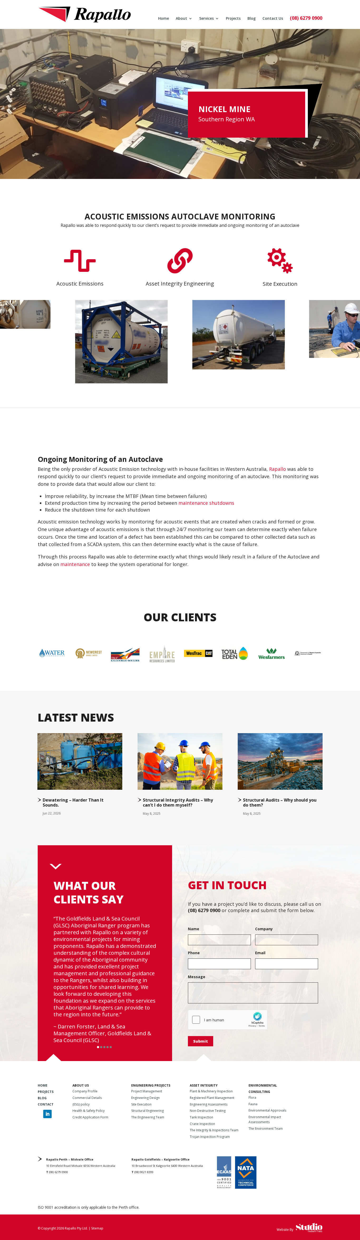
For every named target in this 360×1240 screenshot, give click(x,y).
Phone (194, 953)
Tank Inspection (201, 1117)
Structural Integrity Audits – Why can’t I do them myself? (178, 802)
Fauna (253, 1104)
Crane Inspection (202, 1124)
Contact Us (272, 19)
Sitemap (97, 1228)
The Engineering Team (147, 1117)
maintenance (75, 564)
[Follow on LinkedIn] (47, 1114)
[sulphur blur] (121, 381)
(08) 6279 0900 (306, 18)
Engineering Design (145, 1098)
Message (196, 976)
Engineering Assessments (208, 1104)
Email (260, 953)
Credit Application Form (90, 1117)
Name (193, 929)
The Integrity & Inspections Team (214, 1130)
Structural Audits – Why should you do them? (280, 802)
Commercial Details (87, 1098)
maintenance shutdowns (206, 503)
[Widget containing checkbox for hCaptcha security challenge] (227, 1020)
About (181, 19)
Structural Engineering (147, 1110)
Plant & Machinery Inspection (211, 1091)
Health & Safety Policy (88, 1110)
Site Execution (141, 1104)
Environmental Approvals (267, 1110)
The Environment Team (266, 1128)
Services (206, 19)
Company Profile (85, 1091)
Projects (233, 19)
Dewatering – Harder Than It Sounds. (73, 802)
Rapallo (68, 225)
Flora (252, 1097)
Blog (251, 19)
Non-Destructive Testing (208, 1110)
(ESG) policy (81, 1104)
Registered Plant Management (212, 1098)
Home (163, 19)
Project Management (146, 1091)
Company (264, 929)
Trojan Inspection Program (210, 1136)
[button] (98, 1047)
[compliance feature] (238, 367)
